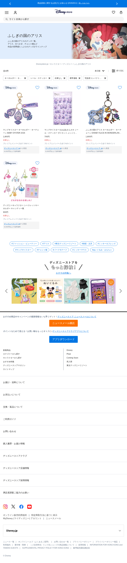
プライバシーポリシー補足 (106, 542)
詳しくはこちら (48, 3)
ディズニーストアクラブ (15, 456)
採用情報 (82, 545)
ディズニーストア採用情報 (16, 480)
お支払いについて (11, 394)
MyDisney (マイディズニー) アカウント (22, 518)
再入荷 (69, 362)
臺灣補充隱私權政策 (81, 548)
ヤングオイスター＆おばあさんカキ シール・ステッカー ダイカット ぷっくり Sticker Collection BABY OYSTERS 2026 (61, 131)
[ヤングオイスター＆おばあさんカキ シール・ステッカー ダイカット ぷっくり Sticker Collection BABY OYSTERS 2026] (62, 108)
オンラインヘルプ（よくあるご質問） (34, 542)
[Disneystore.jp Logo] (63, 12)
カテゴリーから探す (11, 354)
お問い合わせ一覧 (61, 542)
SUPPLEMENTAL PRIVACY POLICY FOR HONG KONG (45, 548)
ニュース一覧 (8, 542)
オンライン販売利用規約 (15, 515)
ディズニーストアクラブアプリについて (71, 331)
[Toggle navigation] (7, 12)
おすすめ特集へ (63, 273)
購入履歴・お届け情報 (14, 443)
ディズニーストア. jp (12, 148)
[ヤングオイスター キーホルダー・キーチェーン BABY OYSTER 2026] (21, 108)
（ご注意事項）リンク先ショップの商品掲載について (52, 545)
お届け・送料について (14, 382)
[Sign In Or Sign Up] (15, 13)
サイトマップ (8, 369)
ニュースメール (53, 518)
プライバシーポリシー (82, 542)
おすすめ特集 (8, 362)
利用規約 (7, 545)
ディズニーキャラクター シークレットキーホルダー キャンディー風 (21, 207)
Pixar (69, 354)
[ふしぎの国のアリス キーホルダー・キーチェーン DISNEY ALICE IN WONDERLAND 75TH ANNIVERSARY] (104, 108)
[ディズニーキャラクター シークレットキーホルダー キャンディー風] (21, 184)
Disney (69, 350)
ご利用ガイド (9, 419)
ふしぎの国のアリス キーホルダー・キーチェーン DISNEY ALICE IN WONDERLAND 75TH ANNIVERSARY (103, 131)
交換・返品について (13, 407)
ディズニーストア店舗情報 (16, 468)
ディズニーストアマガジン (14, 365)
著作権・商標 (20, 545)
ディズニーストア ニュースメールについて (76, 316)
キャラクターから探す (12, 358)
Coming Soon (72, 358)
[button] (10, 3)
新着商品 (7, 350)
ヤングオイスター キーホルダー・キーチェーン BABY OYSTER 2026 (21, 131)
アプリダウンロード (63, 339)
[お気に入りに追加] (37, 87)
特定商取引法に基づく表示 (44, 515)
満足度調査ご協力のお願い (16, 492)
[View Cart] (121, 12)
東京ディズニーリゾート (77, 365)
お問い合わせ (9, 431)
